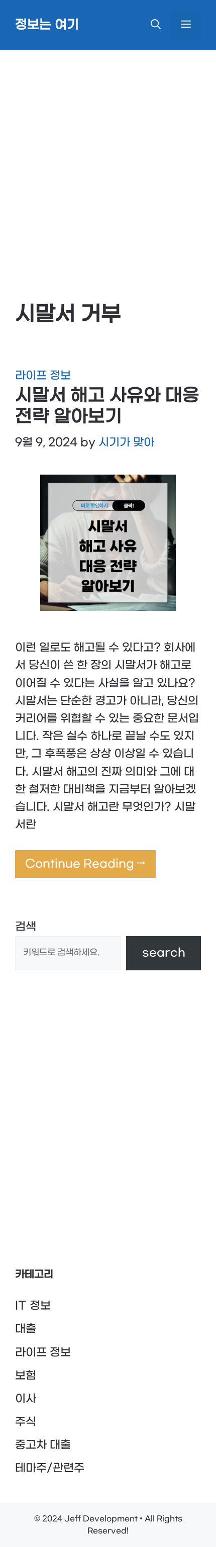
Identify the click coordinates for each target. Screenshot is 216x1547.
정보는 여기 (47, 25)
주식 (25, 1421)
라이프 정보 (43, 375)
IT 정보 (33, 1305)
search (163, 952)
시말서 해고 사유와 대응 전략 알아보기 (107, 406)
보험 (25, 1375)
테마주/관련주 (49, 1468)
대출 (25, 1328)
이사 (25, 1398)
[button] (156, 25)
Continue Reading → (85, 863)
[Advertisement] (108, 163)
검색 (25, 926)
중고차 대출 (43, 1444)
